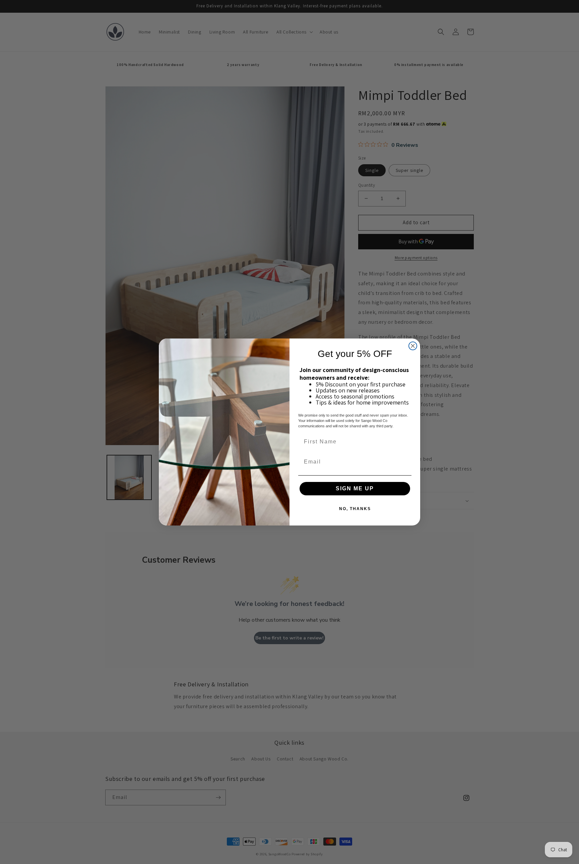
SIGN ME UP (355, 488)
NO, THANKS (355, 508)
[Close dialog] (413, 346)
